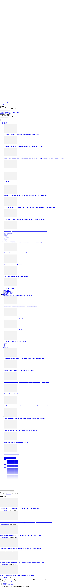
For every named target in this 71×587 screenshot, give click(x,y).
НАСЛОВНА (8, 494)
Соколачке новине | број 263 (12, 485)
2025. (5, 459)
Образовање (41, 184)
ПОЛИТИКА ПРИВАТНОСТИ (6, 113)
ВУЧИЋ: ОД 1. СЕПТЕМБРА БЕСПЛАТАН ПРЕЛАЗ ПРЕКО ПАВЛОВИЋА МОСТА (25, 219)
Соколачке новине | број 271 (12, 476)
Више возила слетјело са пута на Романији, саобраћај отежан (19, 170)
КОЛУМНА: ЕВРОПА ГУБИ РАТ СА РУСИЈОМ (16, 442)
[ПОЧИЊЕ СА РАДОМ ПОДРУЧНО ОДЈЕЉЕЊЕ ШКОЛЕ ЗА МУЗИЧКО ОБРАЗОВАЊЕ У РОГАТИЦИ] (9, 560)
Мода (27, 295)
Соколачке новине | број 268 (12, 479)
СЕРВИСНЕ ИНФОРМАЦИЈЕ (8, 241)
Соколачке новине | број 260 (12, 488)
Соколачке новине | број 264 (12, 484)
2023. (5, 467)
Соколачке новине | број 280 (12, 465)
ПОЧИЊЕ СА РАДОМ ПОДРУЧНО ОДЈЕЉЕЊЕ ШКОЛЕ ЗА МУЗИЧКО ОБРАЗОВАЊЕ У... (22, 562)
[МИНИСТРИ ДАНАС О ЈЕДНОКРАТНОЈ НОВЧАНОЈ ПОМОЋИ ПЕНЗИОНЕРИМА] (10, 228)
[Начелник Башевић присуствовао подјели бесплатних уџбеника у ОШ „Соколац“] (10, 144)
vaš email (12, 116)
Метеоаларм (23, 242)
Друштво (10, 184)
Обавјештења (34, 242)
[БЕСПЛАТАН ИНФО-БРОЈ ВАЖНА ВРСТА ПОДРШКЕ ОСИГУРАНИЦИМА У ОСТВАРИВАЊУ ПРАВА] (10, 205)
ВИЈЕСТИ (4, 183)
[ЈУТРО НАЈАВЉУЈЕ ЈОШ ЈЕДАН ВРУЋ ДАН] (10, 274)
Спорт (58, 184)
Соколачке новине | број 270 (12, 477)
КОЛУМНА (4, 407)
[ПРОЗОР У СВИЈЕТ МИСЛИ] (10, 451)
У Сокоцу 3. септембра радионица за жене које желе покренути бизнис (21, 134)
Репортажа (52, 184)
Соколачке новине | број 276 (12, 470)
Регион (49, 184)
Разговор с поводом (16, 184)
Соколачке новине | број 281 (12, 463)
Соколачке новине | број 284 (12, 460)
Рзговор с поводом (23, 184)
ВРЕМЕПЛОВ (5, 347)
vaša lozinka (12, 109)
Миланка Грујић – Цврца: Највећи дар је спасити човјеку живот (20, 393)
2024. (5, 464)
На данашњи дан (29, 242)
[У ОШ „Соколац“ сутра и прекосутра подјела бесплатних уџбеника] (10, 179)
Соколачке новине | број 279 (12, 466)
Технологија (30, 295)
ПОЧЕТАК (4, 122)
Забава (28, 184)
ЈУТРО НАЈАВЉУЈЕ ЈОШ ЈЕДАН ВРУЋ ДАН (16, 276)
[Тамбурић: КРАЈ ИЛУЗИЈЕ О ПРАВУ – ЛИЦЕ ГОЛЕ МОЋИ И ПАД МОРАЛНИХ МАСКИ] (10, 428)
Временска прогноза (17, 242)
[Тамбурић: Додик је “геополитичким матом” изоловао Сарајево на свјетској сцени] (10, 416)
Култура (37, 184)
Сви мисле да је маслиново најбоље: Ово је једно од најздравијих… (20, 306)
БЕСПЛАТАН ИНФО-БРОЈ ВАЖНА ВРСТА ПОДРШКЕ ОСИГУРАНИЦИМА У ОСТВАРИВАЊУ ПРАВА (30, 207)
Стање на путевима (40, 242)
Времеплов (11, 295)
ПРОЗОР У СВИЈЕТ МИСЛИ (11, 454)
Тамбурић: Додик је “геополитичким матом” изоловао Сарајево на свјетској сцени (24, 418)
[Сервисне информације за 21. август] (10, 262)
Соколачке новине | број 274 (12, 472)
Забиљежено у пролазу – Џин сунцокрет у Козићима (17, 318)
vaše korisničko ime (14, 108)
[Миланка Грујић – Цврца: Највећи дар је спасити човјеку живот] (10, 391)
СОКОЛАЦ (4, 123)
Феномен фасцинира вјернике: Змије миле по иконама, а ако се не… (20, 329)
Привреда (46, 184)
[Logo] (5, 120)
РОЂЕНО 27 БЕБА (9, 288)
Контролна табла (5, 102)
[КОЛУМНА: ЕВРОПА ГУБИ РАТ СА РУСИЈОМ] (10, 440)
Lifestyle (7, 295)
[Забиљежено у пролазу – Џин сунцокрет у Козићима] (10, 315)
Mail (3, 104)
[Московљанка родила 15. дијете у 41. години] (10, 339)
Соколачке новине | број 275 (12, 471)
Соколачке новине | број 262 (12, 486)
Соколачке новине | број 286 (10, 457)
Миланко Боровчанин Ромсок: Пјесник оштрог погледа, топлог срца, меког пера (24, 358)
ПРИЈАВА (4, 100)
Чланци (3, 103)
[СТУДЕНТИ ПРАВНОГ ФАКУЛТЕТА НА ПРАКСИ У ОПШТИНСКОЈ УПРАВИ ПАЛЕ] (10, 193)
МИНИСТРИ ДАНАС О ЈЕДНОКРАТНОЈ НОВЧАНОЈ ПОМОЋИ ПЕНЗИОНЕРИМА (25, 231)
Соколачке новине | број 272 (12, 475)
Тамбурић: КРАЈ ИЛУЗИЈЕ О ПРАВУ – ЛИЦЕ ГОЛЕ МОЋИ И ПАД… (21, 430)
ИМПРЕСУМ (4, 583)
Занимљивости (16, 295)
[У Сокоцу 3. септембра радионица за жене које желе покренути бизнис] (10, 132)
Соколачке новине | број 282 (12, 462)
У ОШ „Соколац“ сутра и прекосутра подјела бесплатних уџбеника (20, 181)
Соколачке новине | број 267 (12, 480)
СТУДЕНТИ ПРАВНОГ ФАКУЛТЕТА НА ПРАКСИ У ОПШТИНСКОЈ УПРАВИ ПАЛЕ (25, 195)
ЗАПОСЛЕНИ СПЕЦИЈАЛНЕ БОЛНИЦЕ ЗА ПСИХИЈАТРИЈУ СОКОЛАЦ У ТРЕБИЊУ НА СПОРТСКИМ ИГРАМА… (34, 158)
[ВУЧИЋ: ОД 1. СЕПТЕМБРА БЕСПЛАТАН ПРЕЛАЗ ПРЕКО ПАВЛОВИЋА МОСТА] (10, 217)
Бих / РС (7, 184)
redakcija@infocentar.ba (11, 581)
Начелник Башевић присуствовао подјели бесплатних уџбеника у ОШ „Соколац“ (24, 146)
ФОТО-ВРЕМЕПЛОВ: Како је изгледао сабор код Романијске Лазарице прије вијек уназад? (26, 382)
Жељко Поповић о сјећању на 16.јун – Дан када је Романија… (19, 370)
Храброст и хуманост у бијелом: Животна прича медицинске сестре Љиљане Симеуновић (26, 405)
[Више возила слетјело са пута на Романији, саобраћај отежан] (10, 167)
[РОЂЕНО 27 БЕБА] (10, 286)
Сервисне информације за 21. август (13, 264)
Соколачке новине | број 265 (12, 483)
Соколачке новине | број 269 (12, 478)
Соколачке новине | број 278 (12, 468)
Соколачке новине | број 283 (12, 461)
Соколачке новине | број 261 (12, 487)
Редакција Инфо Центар (4, 510)
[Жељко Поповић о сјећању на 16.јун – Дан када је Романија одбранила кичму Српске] (10, 368)
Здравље (20, 295)
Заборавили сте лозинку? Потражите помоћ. (9, 112)
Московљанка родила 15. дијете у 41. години (15, 341)
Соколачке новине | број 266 (12, 482)
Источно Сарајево (33, 184)
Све (5, 184)
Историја (24, 295)
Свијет (56, 184)
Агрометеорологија (9, 242)
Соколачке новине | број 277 (12, 469)
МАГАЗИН (4, 294)
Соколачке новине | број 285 (10, 458)
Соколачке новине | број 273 (12, 473)
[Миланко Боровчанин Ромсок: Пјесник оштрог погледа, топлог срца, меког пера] (10, 356)
